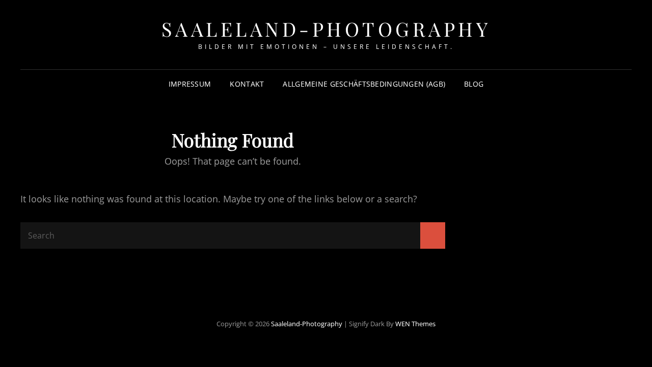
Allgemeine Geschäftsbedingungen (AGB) (364, 84)
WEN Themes (415, 323)
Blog (473, 84)
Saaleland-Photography (326, 29)
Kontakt (247, 84)
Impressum (190, 84)
